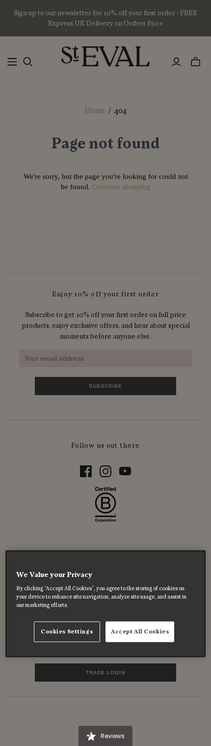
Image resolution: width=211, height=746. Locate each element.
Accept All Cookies (140, 632)
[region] (105, 604)
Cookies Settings (67, 632)
